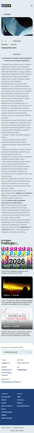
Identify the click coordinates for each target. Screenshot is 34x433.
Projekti (3, 403)
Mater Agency (20, 430)
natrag (7, 14)
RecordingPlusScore (23, 406)
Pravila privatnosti (18, 427)
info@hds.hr (5, 363)
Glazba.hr (20, 403)
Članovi (3, 409)
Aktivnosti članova (6, 406)
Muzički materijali (6, 418)
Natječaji (3, 415)
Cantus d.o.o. (21, 400)
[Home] (6, 5)
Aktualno (4, 400)
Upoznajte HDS (5, 397)
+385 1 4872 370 (23, 363)
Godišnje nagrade (6, 412)
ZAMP (19, 397)
